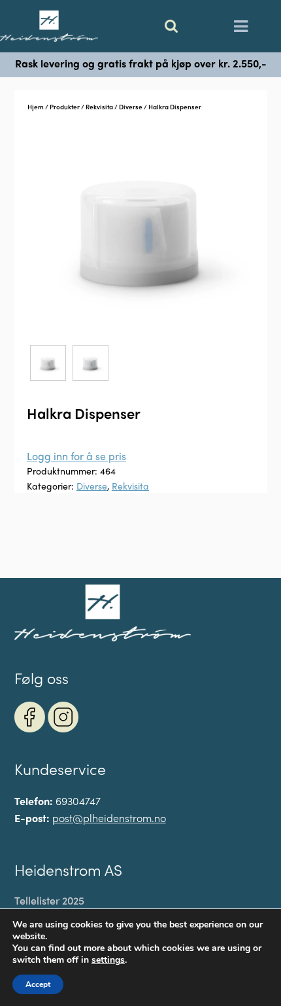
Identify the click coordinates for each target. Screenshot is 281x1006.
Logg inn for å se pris (76, 455)
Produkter (65, 106)
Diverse (130, 106)
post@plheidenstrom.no (109, 817)
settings (108, 960)
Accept (37, 984)
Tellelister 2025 (49, 900)
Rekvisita (99, 106)
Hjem (35, 106)
